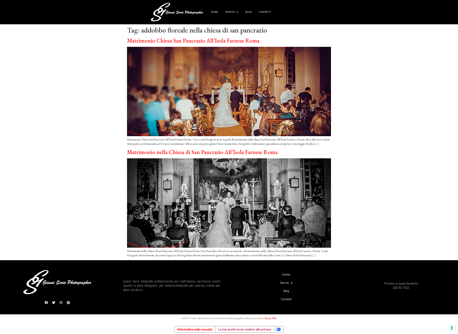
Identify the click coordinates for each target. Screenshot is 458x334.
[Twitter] (53, 302)
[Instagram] (61, 302)
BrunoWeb (271, 318)
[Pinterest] (68, 302)
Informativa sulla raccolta (194, 329)
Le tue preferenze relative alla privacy (244, 329)
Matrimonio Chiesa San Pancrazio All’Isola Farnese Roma (193, 40)
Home (214, 12)
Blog (248, 12)
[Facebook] (46, 302)
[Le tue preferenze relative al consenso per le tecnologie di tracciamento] (451, 327)
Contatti (265, 12)
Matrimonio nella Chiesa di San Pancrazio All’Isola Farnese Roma (202, 152)
